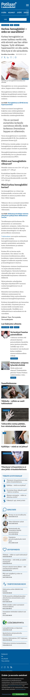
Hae (5, 19)
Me (2, 656)
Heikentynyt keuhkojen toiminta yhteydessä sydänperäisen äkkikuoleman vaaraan (14, 215)
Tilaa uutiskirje (5, 661)
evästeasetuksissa (20, 689)
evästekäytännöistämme (15, 685)
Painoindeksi (14, 358)
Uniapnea (13, 377)
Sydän (3, 12)
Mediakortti (4, 654)
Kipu (4, 433)
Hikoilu (5, 387)
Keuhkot (11, 12)
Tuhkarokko (6, 410)
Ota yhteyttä (4, 658)
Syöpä (19, 12)
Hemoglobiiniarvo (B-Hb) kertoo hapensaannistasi (14, 104)
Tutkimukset (5, 236)
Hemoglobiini (5, 25)
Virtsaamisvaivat (7, 453)
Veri (12, 25)
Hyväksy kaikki (20, 694)
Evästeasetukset (6, 694)
